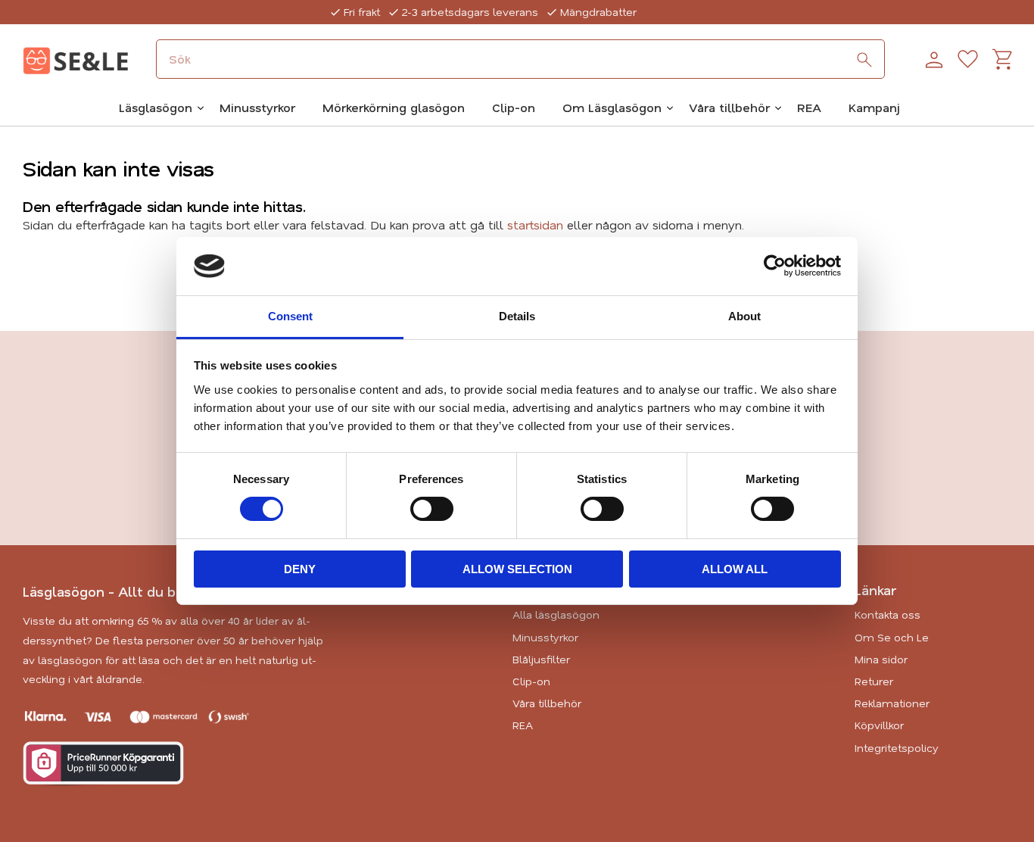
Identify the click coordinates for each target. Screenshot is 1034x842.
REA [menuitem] (809, 107)
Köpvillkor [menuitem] (879, 725)
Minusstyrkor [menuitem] (257, 107)
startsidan (535, 224)
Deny (300, 569)
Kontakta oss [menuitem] (887, 614)
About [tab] (744, 316)
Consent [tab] (290, 316)
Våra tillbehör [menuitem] (729, 107)
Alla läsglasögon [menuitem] (556, 614)
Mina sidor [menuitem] (881, 659)
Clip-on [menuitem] (513, 107)
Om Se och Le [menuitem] (892, 637)
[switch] (431, 509)
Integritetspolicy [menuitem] (897, 748)
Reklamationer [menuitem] (892, 703)
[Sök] (864, 59)
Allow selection (517, 569)
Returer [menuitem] (874, 681)
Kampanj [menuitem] (874, 107)
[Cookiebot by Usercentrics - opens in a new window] (775, 265)
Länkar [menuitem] (875, 590)
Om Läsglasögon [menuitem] (612, 107)
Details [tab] (517, 316)
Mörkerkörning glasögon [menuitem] (393, 107)
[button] (968, 60)
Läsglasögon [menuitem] (155, 107)
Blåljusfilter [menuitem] (541, 659)
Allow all (735, 569)
